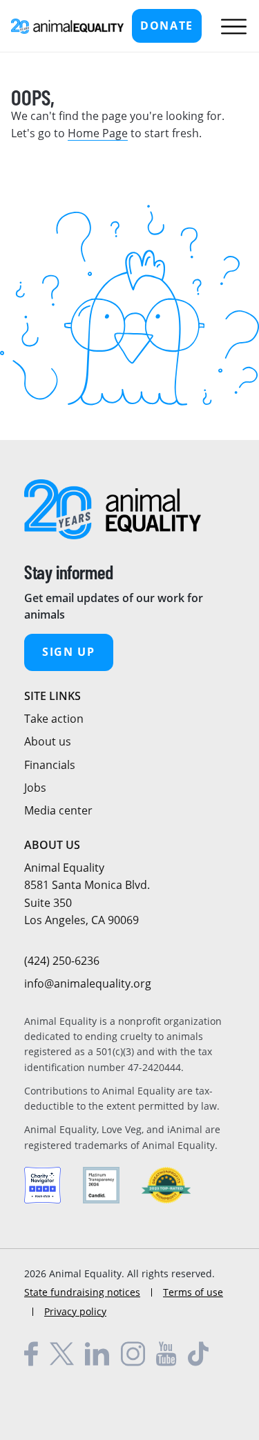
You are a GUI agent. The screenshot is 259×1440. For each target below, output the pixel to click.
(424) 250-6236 (61, 960)
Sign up (68, 651)
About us (47, 741)
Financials (49, 764)
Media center (58, 810)
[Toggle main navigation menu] (230, 26)
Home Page (98, 133)
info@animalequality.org (87, 983)
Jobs (35, 787)
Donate (166, 25)
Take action (54, 718)
